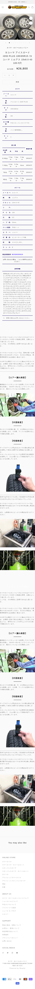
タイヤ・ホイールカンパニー (17, 961)
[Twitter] (7, 953)
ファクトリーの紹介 (9, 907)
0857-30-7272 (17, 965)
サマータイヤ (7, 861)
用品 (3, 884)
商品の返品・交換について (11, 925)
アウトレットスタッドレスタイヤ (14, 880)
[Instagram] (12, 953)
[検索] (29, 7)
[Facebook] (3, 953)
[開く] (3, 7)
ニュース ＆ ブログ (9, 911)
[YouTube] (17, 953)
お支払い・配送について (10, 928)
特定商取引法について (10, 931)
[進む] (29, 42)
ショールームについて (10, 901)
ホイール (5, 874)
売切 (17, 82)
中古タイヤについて (9, 904)
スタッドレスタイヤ (9, 868)
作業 (3, 887)
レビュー (5, 914)
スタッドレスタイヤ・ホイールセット (15, 871)
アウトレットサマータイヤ (11, 877)
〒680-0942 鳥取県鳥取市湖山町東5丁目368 (17, 963)
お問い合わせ (7, 941)
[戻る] (5, 42)
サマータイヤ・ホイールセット (13, 865)
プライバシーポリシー (10, 938)
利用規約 (5, 934)
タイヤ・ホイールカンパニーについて (15, 898)
